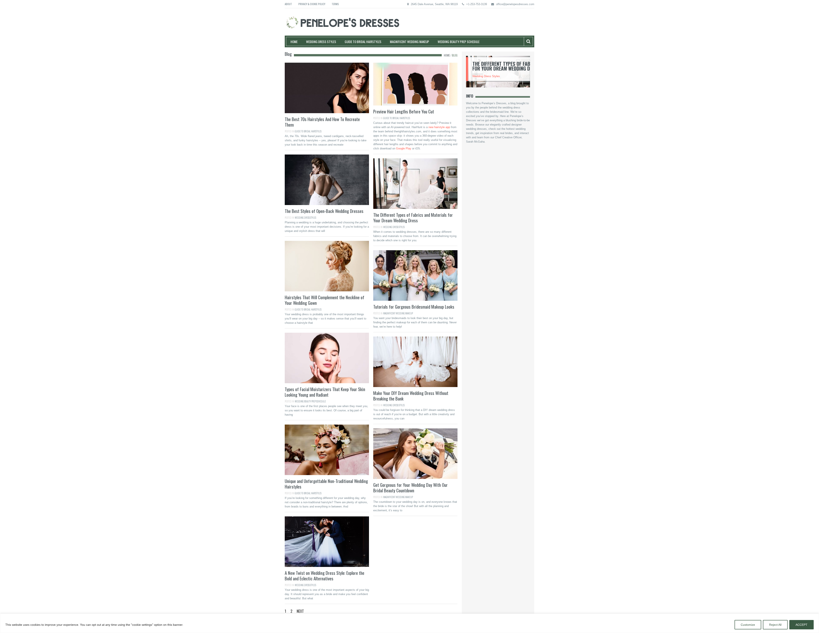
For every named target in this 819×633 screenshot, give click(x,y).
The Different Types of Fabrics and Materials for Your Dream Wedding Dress (413, 217)
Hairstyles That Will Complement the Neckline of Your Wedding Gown (324, 300)
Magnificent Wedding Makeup (409, 41)
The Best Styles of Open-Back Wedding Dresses (324, 211)
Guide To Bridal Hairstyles (363, 41)
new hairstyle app (439, 127)
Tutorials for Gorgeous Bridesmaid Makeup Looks (413, 306)
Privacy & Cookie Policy (311, 4)
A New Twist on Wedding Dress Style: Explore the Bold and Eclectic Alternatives (324, 575)
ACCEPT (801, 624)
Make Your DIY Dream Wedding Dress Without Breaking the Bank (410, 396)
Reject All (775, 624)
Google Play (403, 148)
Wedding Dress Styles (321, 41)
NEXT (300, 611)
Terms (335, 4)
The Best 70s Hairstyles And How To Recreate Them (322, 122)
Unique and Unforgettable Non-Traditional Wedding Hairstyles (326, 484)
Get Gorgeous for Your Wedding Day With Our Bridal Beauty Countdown (410, 487)
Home (294, 41)
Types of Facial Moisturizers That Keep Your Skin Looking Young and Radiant (325, 392)
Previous (461, 73)
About (288, 4)
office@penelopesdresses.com (515, 4)
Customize (748, 624)
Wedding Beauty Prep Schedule (458, 41)
